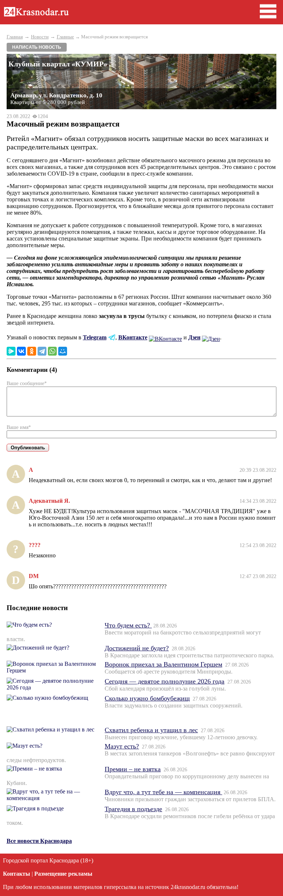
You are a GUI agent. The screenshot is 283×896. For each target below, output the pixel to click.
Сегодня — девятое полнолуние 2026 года (164, 681)
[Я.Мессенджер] (11, 351)
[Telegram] (42, 351)
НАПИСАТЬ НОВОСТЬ (36, 47)
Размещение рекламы (63, 874)
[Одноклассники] (31, 351)
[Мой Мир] (62, 351)
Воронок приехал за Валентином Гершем (163, 664)
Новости (40, 36)
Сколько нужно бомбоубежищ (147, 698)
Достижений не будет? (137, 648)
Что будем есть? (128, 625)
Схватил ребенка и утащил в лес (151, 730)
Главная (15, 36)
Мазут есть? (122, 746)
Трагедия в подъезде (133, 809)
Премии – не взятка (133, 769)
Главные (65, 36)
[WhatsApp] (52, 351)
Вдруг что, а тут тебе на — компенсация (163, 792)
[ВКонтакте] (21, 351)
